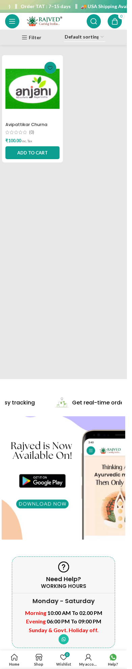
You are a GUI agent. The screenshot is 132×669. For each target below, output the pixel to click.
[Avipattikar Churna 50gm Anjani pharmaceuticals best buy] (32, 88)
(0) (31, 132)
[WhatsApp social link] (64, 639)
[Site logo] (44, 21)
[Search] (93, 21)
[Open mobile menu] (12, 21)
